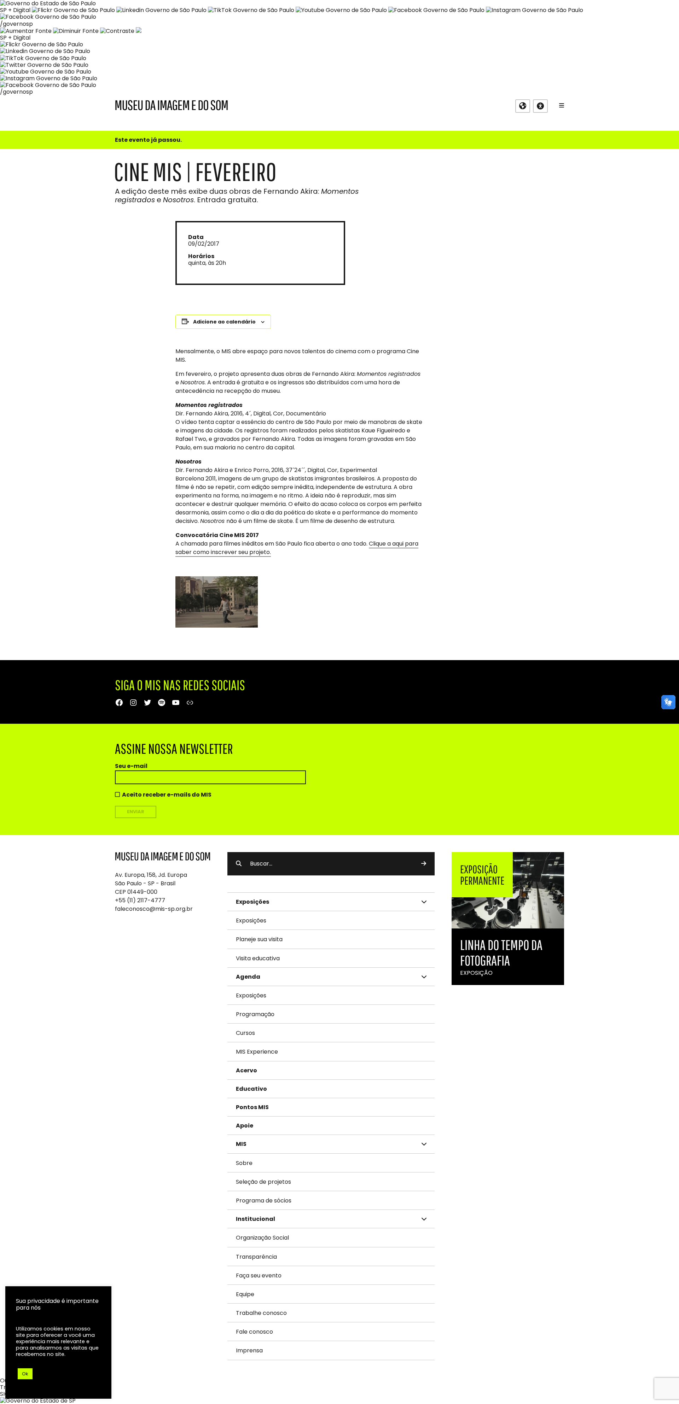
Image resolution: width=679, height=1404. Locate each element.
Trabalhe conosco (261, 1313)
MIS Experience (257, 1051)
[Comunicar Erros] (138, 31)
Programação (255, 1014)
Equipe (245, 1294)
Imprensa (249, 1350)
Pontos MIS (252, 1107)
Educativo (251, 1088)
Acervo (246, 1070)
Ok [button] (25, 1373)
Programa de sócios (263, 1200)
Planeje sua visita (259, 939)
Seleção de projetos (263, 1181)
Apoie (244, 1125)
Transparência (256, 1256)
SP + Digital (15, 10)
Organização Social (262, 1237)
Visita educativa (258, 958)
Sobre (244, 1163)
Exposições (251, 920)
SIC (4, 1394)
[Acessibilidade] (540, 106)
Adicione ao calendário (224, 321)
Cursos (245, 1033)
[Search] (423, 864)
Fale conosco (254, 1331)
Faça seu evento (259, 1275)
